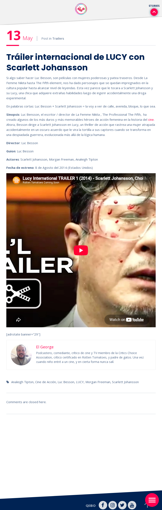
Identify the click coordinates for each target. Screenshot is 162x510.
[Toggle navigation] (152, 500)
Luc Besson (66, 382)
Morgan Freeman (97, 382)
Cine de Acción (45, 382)
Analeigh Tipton (22, 382)
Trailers (58, 38)
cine (151, 119)
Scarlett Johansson (125, 382)
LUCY (80, 382)
